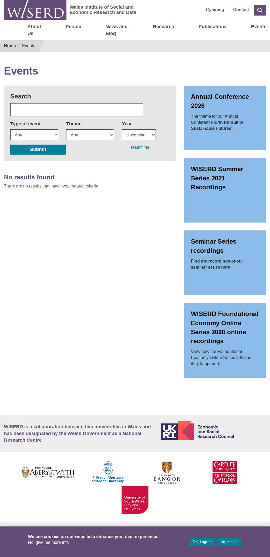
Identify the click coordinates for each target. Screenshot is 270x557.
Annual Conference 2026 (220, 101)
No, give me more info (48, 542)
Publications (213, 26)
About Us (34, 30)
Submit (38, 149)
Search (20, 96)
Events (259, 26)
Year (127, 123)
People (73, 26)
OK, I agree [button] (202, 542)
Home (10, 45)
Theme (73, 123)
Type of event (25, 123)
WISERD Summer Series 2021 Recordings (217, 178)
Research (163, 26)
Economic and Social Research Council (213, 430)
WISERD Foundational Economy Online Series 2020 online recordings (224, 327)
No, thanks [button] (229, 542)
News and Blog (116, 30)
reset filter (140, 147)
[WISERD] (35, 10)
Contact (241, 9)
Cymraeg (215, 9)
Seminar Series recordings (213, 246)
